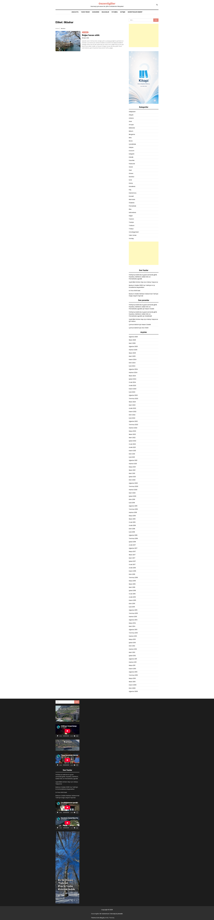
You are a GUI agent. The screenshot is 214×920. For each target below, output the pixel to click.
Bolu (130, 138)
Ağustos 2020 (133, 483)
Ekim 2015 (132, 604)
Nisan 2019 (132, 519)
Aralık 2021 (132, 447)
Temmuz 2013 (133, 633)
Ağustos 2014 (133, 620)
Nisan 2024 (132, 376)
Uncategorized (134, 232)
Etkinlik (131, 157)
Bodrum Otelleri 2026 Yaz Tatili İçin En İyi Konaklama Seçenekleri (142, 286)
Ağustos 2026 (133, 337)
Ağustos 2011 (133, 659)
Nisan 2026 (132, 340)
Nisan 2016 (132, 584)
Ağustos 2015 (133, 610)
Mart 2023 (132, 405)
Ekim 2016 (132, 574)
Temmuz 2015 (133, 613)
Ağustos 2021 (133, 460)
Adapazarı (132, 112)
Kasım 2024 (132, 359)
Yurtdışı (131, 238)
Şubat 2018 (132, 542)
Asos (130, 121)
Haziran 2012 (133, 649)
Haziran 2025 (133, 350)
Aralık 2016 (132, 568)
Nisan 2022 (132, 434)
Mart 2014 (132, 626)
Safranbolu (132, 212)
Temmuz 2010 (133, 675)
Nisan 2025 (132, 353)
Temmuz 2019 (133, 509)
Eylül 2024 (132, 366)
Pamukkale (132, 206)
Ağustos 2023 (133, 395)
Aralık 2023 (132, 385)
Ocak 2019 (132, 522)
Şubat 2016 (132, 591)
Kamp (131, 183)
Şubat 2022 (132, 441)
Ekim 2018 (132, 529)
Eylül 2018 (132, 532)
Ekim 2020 (132, 480)
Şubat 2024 (132, 379)
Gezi (130, 170)
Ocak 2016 (132, 594)
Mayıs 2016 (132, 581)
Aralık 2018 (132, 525)
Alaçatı (131, 115)
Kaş (130, 190)
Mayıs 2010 (132, 678)
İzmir (130, 180)
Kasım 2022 (132, 412)
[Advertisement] (143, 35)
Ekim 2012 (132, 646)
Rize (130, 209)
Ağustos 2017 (133, 548)
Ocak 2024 (132, 382)
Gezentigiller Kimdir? (135, 12)
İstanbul (115, 12)
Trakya (131, 229)
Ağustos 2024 (133, 369)
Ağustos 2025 (133, 346)
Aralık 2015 (132, 597)
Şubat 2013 (132, 643)
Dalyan (131, 147)
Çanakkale (132, 144)
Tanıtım (131, 219)
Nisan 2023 (132, 402)
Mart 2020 (132, 493)
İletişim (122, 12)
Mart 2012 (132, 652)
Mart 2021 (132, 473)
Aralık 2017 (132, 545)
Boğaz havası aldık (90, 35)
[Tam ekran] (77, 736)
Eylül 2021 (132, 457)
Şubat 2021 (132, 477)
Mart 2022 (132, 438)
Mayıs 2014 (132, 623)
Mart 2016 (132, 587)
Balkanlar (105, 12)
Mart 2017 (132, 558)
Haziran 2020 (133, 490)
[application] (67, 731)
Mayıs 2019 (132, 516)
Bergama (132, 134)
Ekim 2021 (132, 454)
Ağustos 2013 (133, 630)
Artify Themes (109, 918)
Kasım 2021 (132, 451)
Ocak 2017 (132, 564)
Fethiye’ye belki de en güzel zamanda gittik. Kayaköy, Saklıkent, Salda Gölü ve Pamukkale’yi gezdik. (143, 277)
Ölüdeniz (131, 203)
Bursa (130, 141)
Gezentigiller (107, 3)
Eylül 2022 (132, 418)
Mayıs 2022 (132, 431)
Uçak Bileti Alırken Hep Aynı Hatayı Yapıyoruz (143, 282)
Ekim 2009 (132, 688)
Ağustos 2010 (133, 672)
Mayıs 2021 (132, 467)
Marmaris (132, 199)
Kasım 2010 (132, 669)
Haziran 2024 (133, 372)
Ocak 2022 (132, 444)
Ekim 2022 (132, 415)
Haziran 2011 (133, 662)
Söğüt (131, 216)
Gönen (131, 173)
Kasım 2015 (132, 600)
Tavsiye (131, 222)
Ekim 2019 (132, 499)
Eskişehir (131, 154)
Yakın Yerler (85, 12)
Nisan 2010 (132, 682)
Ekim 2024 (132, 363)
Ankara (131, 118)
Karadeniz (95, 12)
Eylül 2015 (132, 607)
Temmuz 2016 (133, 577)
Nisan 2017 (132, 555)
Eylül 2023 (132, 392)
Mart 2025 (132, 356)
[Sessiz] (74, 736)
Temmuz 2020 (133, 486)
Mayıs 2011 (132, 665)
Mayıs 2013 (132, 639)
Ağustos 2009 (133, 691)
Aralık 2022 (132, 408)
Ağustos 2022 (133, 421)
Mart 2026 (132, 343)
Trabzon (131, 225)
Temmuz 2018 (133, 538)
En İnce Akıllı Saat (134, 291)
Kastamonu (132, 193)
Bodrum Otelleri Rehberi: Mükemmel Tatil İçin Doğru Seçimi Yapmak (67, 797)
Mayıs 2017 (132, 551)
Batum (131, 131)
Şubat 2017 (132, 561)
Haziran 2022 (133, 428)
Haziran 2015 (133, 617)
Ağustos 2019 (133, 506)
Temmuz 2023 (133, 399)
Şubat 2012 (132, 656)
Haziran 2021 (133, 464)
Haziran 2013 (133, 636)
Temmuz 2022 (133, 425)
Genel (131, 167)
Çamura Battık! (134, 324)
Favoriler (132, 160)
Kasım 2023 (132, 389)
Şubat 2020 (132, 496)
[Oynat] (58, 736)
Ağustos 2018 (133, 535)
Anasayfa (75, 12)
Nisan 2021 (132, 470)
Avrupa (131, 125)
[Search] (156, 4)
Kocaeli (131, 196)
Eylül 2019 (132, 503)
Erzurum (131, 151)
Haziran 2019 (133, 512)
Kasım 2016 (132, 571)
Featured (132, 164)
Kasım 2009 (132, 685)
